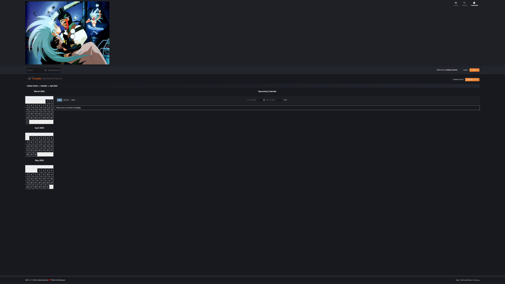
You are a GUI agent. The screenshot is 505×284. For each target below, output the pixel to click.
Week (73, 100)
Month (66, 100)
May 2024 (39, 160)
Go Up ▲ (477, 280)
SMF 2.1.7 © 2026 (31, 280)
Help (457, 280)
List (59, 100)
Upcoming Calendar (267, 91)
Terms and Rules (466, 280)
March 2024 (39, 91)
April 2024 (39, 128)
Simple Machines (43, 280)
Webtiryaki (61, 280)
